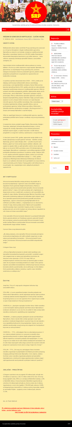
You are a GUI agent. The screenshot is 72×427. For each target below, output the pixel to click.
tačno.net (57, 158)
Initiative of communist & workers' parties (58, 141)
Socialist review (58, 151)
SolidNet (56, 154)
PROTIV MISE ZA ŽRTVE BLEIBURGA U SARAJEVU (30, 412)
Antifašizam (19, 39)
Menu (4, 29)
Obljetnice (36, 39)
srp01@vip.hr (62, 120)
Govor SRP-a (28, 39)
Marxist (56, 147)
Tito (42, 39)
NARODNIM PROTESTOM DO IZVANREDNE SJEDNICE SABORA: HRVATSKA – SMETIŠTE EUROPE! (58, 58)
